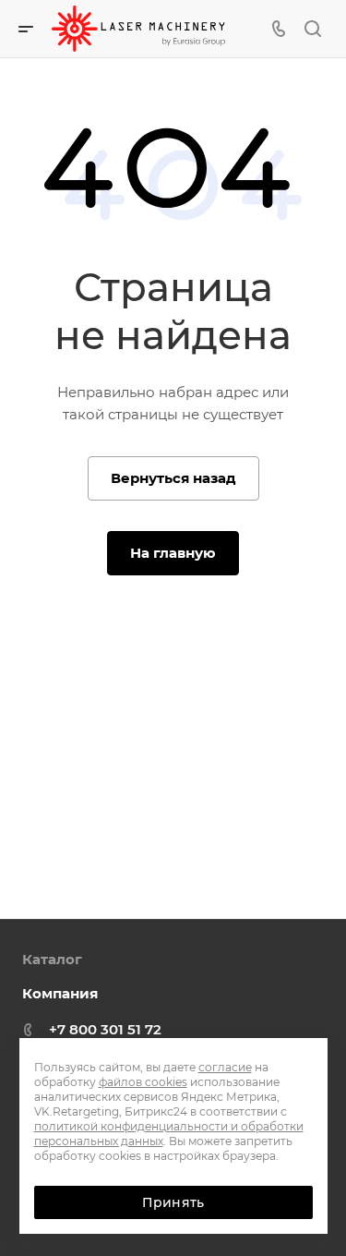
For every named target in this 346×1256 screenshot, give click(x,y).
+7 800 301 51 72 (105, 1029)
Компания (60, 993)
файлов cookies (143, 1082)
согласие (225, 1067)
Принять (173, 1202)
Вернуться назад (173, 478)
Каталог (52, 959)
